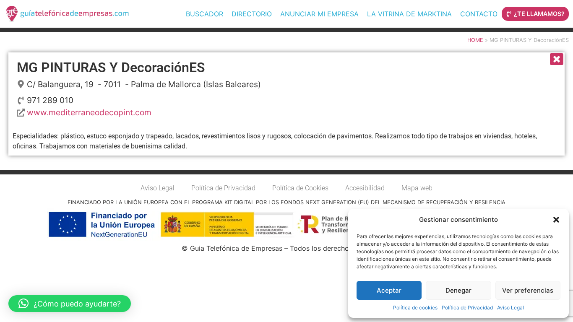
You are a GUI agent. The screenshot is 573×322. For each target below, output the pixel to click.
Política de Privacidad (467, 307)
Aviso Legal (510, 307)
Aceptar (389, 290)
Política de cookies (415, 307)
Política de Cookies (300, 188)
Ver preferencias (527, 290)
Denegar (458, 290)
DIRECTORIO (252, 14)
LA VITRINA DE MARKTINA (409, 14)
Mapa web (416, 188)
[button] (556, 220)
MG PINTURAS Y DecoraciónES (111, 67)
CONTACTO (478, 14)
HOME (475, 40)
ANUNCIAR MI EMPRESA (319, 14)
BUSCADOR (204, 14)
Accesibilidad (365, 188)
